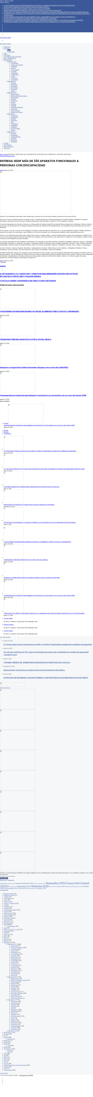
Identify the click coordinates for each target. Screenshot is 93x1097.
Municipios (40, 886)
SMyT (5, 1058)
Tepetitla (13, 119)
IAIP (5, 933)
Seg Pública (7, 1049)
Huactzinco (14, 84)
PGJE (9, 1050)
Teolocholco (14, 117)
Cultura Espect (8, 913)
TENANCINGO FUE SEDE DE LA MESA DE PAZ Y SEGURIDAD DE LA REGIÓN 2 (30, 18)
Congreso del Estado (24, 883)
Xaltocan (13, 133)
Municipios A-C (12, 61)
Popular (6, 430)
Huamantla (14, 86)
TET (5, 1060)
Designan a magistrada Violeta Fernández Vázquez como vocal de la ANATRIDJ (27, 9)
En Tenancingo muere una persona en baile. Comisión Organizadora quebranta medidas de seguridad (40, 451)
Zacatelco (13, 138)
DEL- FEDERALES (10, 58)
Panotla (13, 102)
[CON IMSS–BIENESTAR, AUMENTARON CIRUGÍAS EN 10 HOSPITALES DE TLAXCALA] (14, 485)
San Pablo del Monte (17, 107)
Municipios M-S (12, 92)
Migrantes (6, 939)
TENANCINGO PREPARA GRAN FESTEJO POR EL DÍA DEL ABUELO (26, 7)
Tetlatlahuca (14, 125)
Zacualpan (14, 141)
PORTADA (7, 47)
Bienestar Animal (9, 893)
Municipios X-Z (12, 132)
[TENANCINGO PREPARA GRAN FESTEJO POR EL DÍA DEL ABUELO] (17, 335)
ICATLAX (7, 934)
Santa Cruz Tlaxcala (17, 112)
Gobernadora (11, 52)
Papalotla (13, 104)
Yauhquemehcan (15, 137)
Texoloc (13, 1013)
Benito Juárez (15, 957)
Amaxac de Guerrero (17, 65)
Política (61, 886)
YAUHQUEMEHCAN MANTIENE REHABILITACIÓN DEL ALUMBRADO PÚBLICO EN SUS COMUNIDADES (39, 5)
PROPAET (7, 1040)
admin (2, 170)
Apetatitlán (14, 66)
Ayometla (13, 71)
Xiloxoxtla (14, 140)
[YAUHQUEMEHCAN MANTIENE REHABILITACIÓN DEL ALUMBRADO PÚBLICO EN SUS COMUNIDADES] (17, 307)
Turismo (6, 1066)
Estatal (8, 156)
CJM (5, 905)
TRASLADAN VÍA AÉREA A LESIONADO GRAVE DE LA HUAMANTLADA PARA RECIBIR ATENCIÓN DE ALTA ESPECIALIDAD (46, 12)
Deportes (42, 883)
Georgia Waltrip (8, 618)
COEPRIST (7, 906)
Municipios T (11, 114)
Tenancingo (14, 115)
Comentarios (7, 433)
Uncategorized (22, 888)
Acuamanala (14, 63)
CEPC (5, 900)
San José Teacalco (16, 991)
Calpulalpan (14, 73)
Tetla (12, 122)
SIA (5, 1055)
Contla (13, 76)
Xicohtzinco (14, 135)
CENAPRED (8, 898)
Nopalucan (14, 101)
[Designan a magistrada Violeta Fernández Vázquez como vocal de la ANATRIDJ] (17, 363)
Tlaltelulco (14, 127)
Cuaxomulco (14, 79)
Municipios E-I (11, 81)
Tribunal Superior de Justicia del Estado (15, 1065)
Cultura (6, 911)
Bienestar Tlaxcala (9, 895)
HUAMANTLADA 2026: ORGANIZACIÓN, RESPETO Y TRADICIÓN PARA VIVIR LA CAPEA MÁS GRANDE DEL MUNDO (43, 20)
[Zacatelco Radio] (5, 37)
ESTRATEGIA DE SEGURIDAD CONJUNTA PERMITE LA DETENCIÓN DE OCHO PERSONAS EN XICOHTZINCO (40, 522)
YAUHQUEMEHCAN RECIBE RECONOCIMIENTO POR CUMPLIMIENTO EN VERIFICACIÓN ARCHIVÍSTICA (39, 17)
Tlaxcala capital (15, 128)
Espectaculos (7, 923)
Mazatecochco (15, 94)
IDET (5, 936)
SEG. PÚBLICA (9, 146)
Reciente (6, 432)
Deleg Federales (8, 915)
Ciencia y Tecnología (10, 903)
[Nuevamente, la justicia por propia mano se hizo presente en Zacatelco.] (14, 502)
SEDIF (6, 1047)
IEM (5, 937)
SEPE (5, 1053)
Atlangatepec (14, 952)
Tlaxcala (6, 1063)
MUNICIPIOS (8, 60)
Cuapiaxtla (14, 78)
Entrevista (10, 1039)
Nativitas (13, 99)
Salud (67, 886)
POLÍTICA (7, 55)
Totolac (13, 130)
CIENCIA (7, 148)
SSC (8, 1052)
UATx (5, 1068)
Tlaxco (13, 1017)
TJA (5, 1062)
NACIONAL (7, 145)
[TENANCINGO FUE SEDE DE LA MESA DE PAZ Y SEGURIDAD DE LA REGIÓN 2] (17, 851)
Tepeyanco (14, 120)
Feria (5, 928)
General (6, 154)
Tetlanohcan (14, 123)
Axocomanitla (15, 70)
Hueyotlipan (14, 88)
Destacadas (3, 156)
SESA (9, 1045)
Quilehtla (13, 105)
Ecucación (7, 919)
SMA (5, 1057)
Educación (7, 921)
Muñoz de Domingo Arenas (19, 96)
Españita (13, 83)
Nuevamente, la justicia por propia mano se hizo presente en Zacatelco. (29, 505)
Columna (6, 908)
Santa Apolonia (15, 110)
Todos (9, 50)
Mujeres (6, 941)
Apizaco (13, 68)
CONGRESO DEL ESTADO (12, 56)
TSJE (5, 53)
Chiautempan (15, 74)
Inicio (1, 154)
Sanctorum (14, 109)
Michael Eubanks (9, 624)
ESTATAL (7, 48)
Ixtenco (13, 91)
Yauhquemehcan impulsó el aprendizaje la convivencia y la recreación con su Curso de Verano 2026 (32, 10)
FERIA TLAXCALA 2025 (11, 929)
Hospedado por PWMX (26, 1075)
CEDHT (6, 143)
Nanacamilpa (14, 97)
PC (4, 1035)
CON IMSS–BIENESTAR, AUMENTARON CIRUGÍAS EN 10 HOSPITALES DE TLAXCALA (31, 487)
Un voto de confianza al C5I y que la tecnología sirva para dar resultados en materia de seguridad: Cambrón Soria (44, 469)
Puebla (6, 1042)
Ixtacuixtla (14, 89)
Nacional (6, 1034)
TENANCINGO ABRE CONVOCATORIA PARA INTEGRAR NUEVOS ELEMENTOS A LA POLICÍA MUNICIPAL (40, 22)
